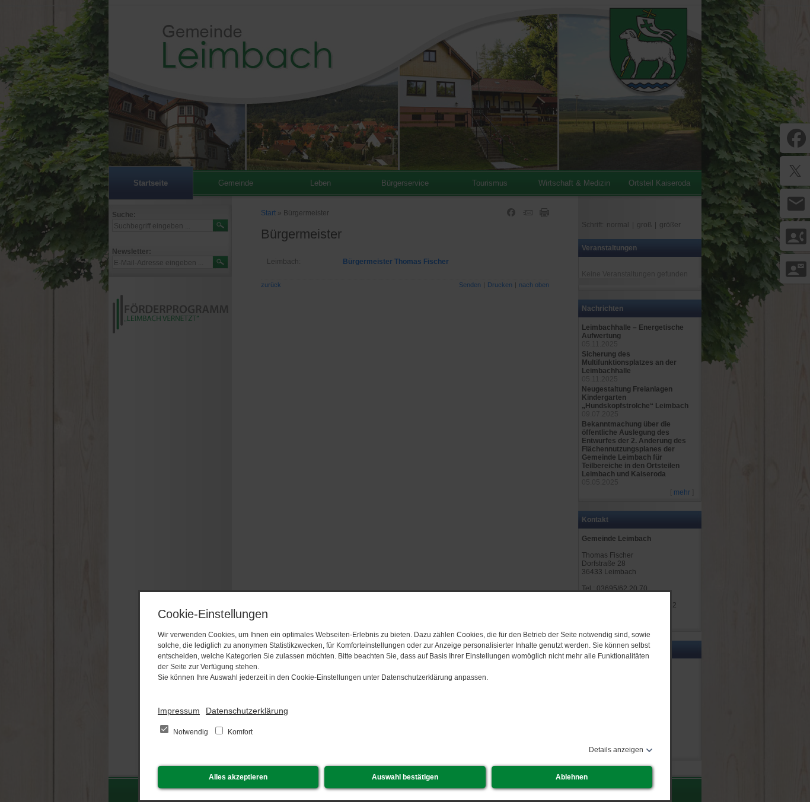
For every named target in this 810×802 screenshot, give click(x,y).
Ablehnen (572, 777)
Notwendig (190, 732)
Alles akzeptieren (238, 777)
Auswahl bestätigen (405, 777)
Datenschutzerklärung (247, 710)
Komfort (239, 732)
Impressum (179, 710)
